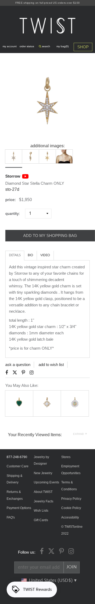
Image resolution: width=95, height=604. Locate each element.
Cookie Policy (71, 508)
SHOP (83, 47)
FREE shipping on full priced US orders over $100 (47, 2)
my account (10, 46)
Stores (65, 457)
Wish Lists (41, 510)
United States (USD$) (51, 580)
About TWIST (43, 492)
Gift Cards (41, 520)
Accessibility (70, 517)
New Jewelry (43, 473)
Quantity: (14, 214)
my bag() (62, 46)
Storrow (12, 176)
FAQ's (11, 517)
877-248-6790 (17, 457)
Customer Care (17, 466)
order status (27, 46)
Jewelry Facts (43, 501)
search (45, 46)
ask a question (17, 364)
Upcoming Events (46, 482)
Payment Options (19, 508)
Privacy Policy (71, 499)
